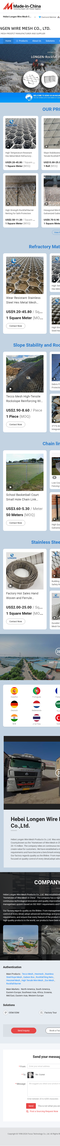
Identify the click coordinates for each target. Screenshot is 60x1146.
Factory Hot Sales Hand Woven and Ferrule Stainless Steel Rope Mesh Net (24, 595)
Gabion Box (28, 977)
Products (23, 40)
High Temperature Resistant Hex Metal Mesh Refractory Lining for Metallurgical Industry (20, 154)
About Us (36, 40)
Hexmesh (39, 973)
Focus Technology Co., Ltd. (39, 1133)
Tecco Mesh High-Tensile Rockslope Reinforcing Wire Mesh (25, 398)
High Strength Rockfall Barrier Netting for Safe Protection (19, 212)
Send (31, 1105)
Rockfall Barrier (13, 983)
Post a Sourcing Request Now (42, 1111)
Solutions (50, 40)
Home (8, 40)
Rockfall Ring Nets (44, 977)
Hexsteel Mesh (13, 980)
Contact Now (15, 325)
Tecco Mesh (27, 973)
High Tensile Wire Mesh (32, 980)
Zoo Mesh (49, 980)
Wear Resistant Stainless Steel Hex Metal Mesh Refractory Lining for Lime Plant (24, 300)
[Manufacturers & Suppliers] (22, 6)
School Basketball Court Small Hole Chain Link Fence (22, 497)
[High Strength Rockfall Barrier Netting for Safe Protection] (20, 190)
